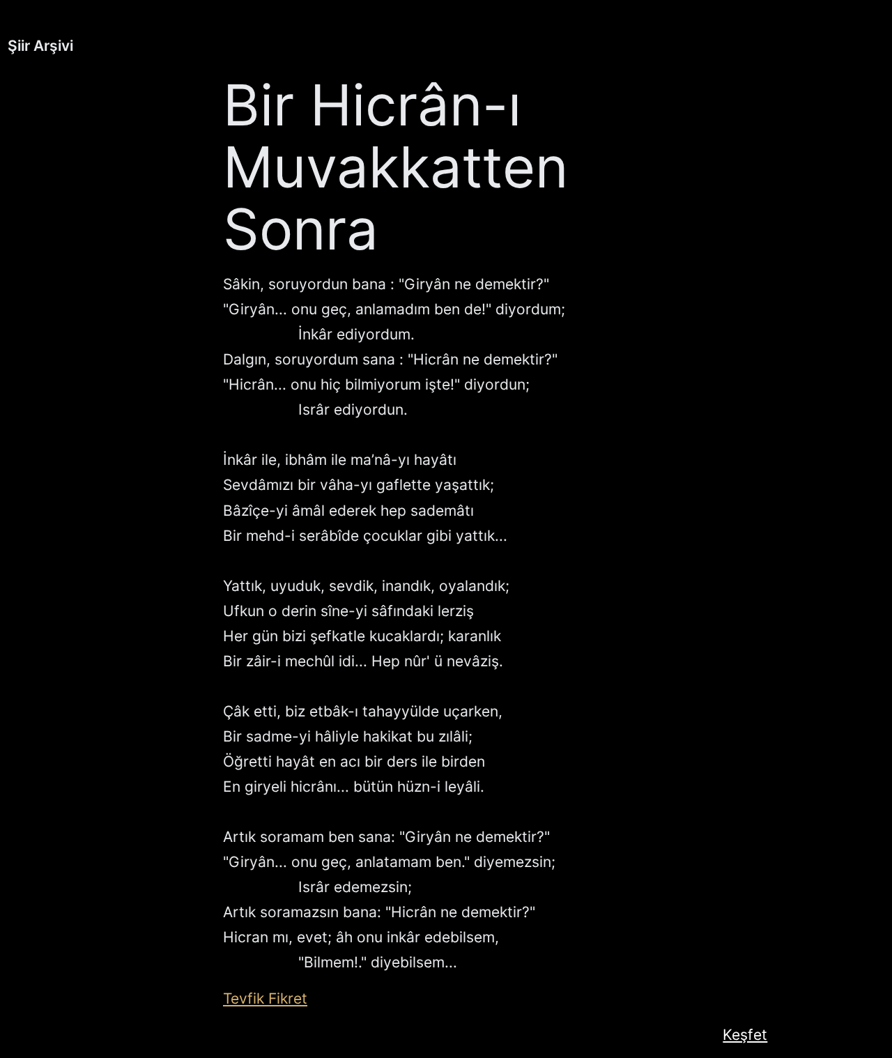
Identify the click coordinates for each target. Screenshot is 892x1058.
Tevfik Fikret (265, 998)
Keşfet (745, 1034)
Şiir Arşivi (40, 45)
